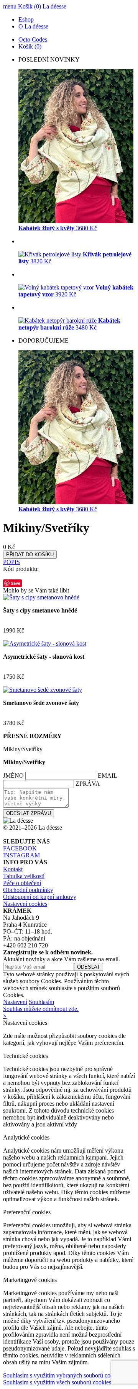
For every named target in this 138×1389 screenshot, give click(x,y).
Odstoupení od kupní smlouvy (39, 897)
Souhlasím (41, 1002)
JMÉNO (13, 775)
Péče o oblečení (22, 883)
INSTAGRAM (21, 855)
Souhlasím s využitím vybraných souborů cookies (63, 1375)
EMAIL (107, 775)
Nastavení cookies (25, 903)
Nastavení (15, 1002)
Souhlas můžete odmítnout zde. (41, 1009)
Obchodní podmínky (28, 890)
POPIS (11, 562)
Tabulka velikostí (23, 876)
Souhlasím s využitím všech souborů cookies (57, 1382)
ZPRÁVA (88, 783)
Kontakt (13, 869)
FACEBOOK (20, 848)
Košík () (29, 6)
